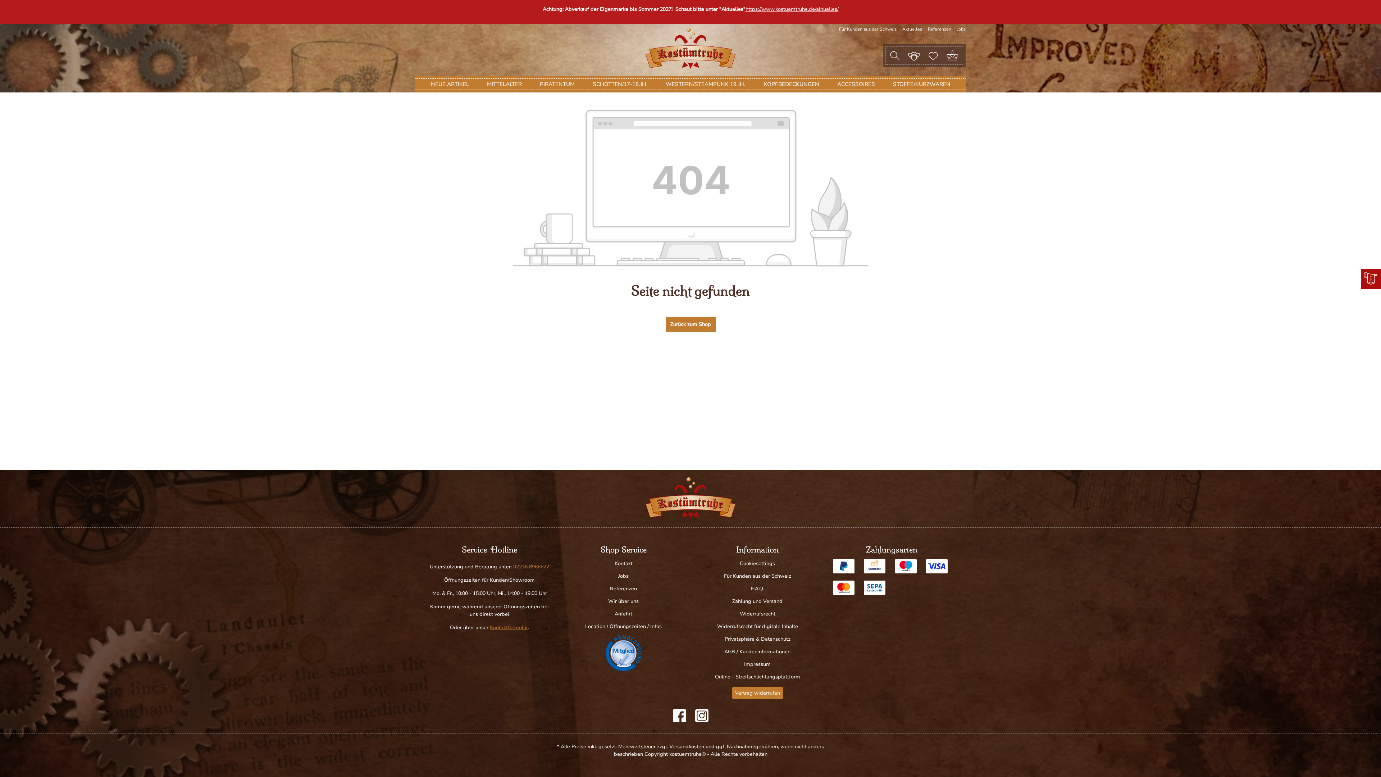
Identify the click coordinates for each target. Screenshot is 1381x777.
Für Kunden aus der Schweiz (868, 29)
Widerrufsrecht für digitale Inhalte (757, 626)
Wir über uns (623, 601)
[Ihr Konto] (914, 55)
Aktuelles (912, 29)
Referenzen (939, 29)
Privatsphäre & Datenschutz (757, 639)
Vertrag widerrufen (757, 693)
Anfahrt (623, 613)
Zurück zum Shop (690, 324)
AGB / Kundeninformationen (757, 651)
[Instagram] (701, 715)
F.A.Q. (757, 588)
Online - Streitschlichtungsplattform (757, 676)
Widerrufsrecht (757, 613)
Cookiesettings (757, 563)
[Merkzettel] (933, 55)
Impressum (757, 664)
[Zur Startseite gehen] (690, 48)
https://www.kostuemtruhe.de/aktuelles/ (792, 9)
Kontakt (624, 563)
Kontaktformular (509, 627)
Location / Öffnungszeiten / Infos (623, 626)
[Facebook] (679, 715)
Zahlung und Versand (757, 601)
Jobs (961, 29)
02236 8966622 (531, 566)
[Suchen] (895, 56)
